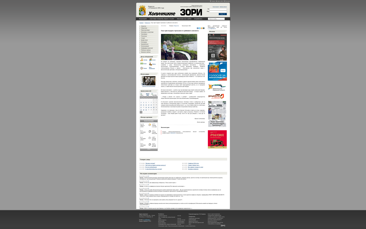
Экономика (144, 34)
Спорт (143, 38)
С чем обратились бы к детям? (153, 169)
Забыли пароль (223, 6)
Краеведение (144, 44)
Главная (213, 1)
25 (143, 109)
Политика (144, 36)
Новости (143, 26)
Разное (145, 68)
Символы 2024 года (193, 163)
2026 (147, 95)
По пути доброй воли (151, 167)
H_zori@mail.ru (146, 219)
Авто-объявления (152, 68)
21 (151, 107)
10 (141, 104)
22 (153, 107)
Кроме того (144, 40)
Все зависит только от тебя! (195, 167)
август (147, 93)
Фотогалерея (145, 46)
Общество (147, 22)
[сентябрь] (154, 94)
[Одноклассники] (202, 28)
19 (146, 107)
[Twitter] (200, 28)
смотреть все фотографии (148, 86)
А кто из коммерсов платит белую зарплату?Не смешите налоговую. (164, 186)
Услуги (153, 59)
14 (151, 104)
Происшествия (145, 30)
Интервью (144, 42)
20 (148, 107)
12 (146, 104)
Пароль (209, 11)
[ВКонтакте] (198, 28)
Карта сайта (220, 1)
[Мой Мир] (204, 28)
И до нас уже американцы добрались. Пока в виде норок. (160, 182)
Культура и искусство (147, 32)
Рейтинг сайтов (145, 50)
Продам (145, 59)
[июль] (142, 94)
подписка (198, 19)
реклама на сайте (184, 19)
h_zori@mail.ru (212, 28)
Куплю (144, 63)
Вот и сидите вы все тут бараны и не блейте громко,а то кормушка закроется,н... (168, 208)
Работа (154, 64)
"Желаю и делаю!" (150, 163)
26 (146, 109)
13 (148, 104)
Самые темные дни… (194, 165)
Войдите (173, 133)
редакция (143, 19)
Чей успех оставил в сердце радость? (155, 165)
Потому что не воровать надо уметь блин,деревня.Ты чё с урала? (163, 199)
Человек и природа (193, 169)
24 (141, 109)
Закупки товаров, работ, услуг (162, 19)
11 (143, 104)
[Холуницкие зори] (142, 15)
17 (141, 107)
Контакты (228, 1)
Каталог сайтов (145, 52)
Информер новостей (147, 48)
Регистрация (216, 6)
